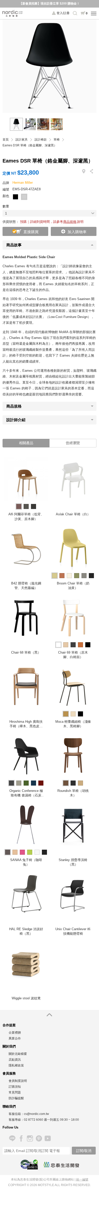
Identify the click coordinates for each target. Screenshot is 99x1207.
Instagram (29, 1138)
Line (12, 1138)
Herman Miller (22, 182)
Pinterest (38, 1138)
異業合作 (15, 1038)
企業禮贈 (15, 1032)
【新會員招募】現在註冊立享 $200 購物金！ (49, 3)
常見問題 (15, 1092)
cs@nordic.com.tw (36, 1114)
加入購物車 (77, 232)
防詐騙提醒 (16, 1098)
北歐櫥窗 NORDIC (13, 13)
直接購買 (31, 232)
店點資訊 (15, 1059)
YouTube (47, 1138)
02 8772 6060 (33, 1119)
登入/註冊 (63, 13)
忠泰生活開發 (61, 1164)
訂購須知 (15, 1086)
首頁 (6, 139)
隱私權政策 (16, 1065)
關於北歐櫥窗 (18, 1054)
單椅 (57, 139)
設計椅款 (41, 139)
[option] (49, 66)
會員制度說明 (18, 1081)
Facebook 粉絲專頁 (21, 1138)
